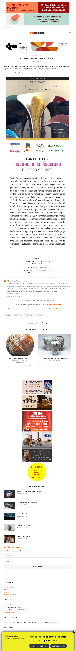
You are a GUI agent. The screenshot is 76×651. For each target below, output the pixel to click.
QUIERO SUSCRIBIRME (58, 646)
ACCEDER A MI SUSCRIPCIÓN (39, 646)
